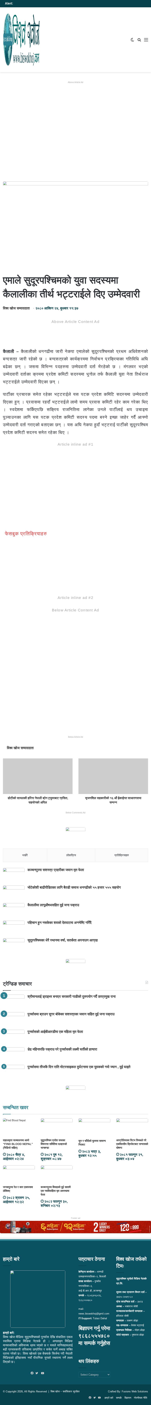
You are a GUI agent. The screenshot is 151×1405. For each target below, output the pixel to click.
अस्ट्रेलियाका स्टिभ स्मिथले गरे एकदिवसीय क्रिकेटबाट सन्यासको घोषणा (132, 1144)
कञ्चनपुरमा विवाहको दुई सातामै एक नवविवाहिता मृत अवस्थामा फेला (56, 1190)
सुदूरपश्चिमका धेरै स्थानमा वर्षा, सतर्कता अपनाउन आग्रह (63, 940)
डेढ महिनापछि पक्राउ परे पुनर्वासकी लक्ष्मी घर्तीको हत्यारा (62, 1049)
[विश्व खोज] (21, 39)
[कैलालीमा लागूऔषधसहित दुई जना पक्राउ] (14, 910)
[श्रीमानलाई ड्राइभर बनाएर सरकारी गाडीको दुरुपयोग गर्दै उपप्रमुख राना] (14, 1002)
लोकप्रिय (71, 855)
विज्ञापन (127, 1397)
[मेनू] (146, 41)
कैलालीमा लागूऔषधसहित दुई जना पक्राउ (53, 905)
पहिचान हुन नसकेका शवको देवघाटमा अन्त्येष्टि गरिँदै (59, 923)
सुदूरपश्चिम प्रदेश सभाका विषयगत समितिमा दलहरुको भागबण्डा (54, 1144)
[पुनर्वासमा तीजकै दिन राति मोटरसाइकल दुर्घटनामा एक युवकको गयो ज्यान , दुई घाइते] (14, 1072)
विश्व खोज (55, 1391)
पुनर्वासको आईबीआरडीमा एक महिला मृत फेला (55, 1032)
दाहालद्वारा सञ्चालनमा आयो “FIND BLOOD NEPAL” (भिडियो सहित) (18, 1144)
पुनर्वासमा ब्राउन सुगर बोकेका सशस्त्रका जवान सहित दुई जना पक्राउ (71, 1014)
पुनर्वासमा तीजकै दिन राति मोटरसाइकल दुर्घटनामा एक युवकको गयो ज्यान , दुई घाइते (79, 1067)
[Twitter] (37, 1373)
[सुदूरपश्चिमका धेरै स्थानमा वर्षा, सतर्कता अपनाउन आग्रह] (14, 945)
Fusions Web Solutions (135, 1391)
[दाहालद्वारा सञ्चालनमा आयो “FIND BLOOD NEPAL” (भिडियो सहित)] (19, 1127)
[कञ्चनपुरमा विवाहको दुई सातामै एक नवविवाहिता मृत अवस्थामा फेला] (57, 1174)
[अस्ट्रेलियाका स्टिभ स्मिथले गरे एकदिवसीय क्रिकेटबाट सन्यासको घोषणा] (132, 1127)
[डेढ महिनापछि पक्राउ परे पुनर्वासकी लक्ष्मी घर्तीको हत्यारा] (14, 1054)
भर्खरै (25, 855)
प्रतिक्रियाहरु (121, 855)
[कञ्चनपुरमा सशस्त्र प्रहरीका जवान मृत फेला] (14, 875)
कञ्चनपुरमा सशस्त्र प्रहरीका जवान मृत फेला (56, 870)
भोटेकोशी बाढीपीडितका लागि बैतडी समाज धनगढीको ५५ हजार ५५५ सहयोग (74, 887)
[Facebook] (33, 1373)
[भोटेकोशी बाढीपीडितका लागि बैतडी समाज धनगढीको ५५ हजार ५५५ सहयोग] (14, 892)
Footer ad (75, 1218)
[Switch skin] (132, 41)
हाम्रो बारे (109, 1397)
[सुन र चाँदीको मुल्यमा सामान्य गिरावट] (94, 1127)
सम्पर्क (119, 1397)
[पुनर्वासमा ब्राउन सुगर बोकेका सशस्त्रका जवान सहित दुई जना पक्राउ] (14, 1019)
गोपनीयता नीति (140, 1397)
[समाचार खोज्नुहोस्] (139, 41)
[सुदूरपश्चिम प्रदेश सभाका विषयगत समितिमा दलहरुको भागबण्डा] (57, 1127)
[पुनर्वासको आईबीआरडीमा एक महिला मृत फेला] (14, 1037)
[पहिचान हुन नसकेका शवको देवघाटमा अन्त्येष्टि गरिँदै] (14, 928)
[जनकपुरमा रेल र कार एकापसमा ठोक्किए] (19, 1174)
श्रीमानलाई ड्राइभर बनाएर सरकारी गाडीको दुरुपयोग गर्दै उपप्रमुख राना (72, 997)
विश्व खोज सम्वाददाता (16, 308)
